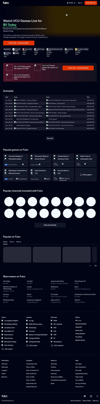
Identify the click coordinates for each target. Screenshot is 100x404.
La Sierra (70, 49)
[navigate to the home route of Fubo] (6, 3)
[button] (90, 265)
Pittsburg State (8, 300)
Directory (95, 400)
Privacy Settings (80, 383)
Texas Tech (28, 49)
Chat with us (79, 386)
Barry (77, 287)
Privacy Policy (86, 400)
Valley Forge (40, 49)
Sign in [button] (80, 3)
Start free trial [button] (90, 3)
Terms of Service (75, 400)
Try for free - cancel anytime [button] (19, 43)
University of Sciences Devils (85, 294)
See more (50, 138)
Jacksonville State (57, 281)
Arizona (6, 294)
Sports (5, 242)
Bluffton (8, 53)
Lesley (29, 287)
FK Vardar (54, 294)
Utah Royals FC (80, 281)
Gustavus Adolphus (34, 300)
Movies (19, 242)
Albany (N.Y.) (55, 300)
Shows (12, 242)
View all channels (50, 225)
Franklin (30, 281)
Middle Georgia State (56, 49)
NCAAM (17, 49)
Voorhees (6, 281)
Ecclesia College (83, 49)
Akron (29, 294)
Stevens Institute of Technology (10, 288)
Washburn (54, 287)
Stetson (77, 300)
